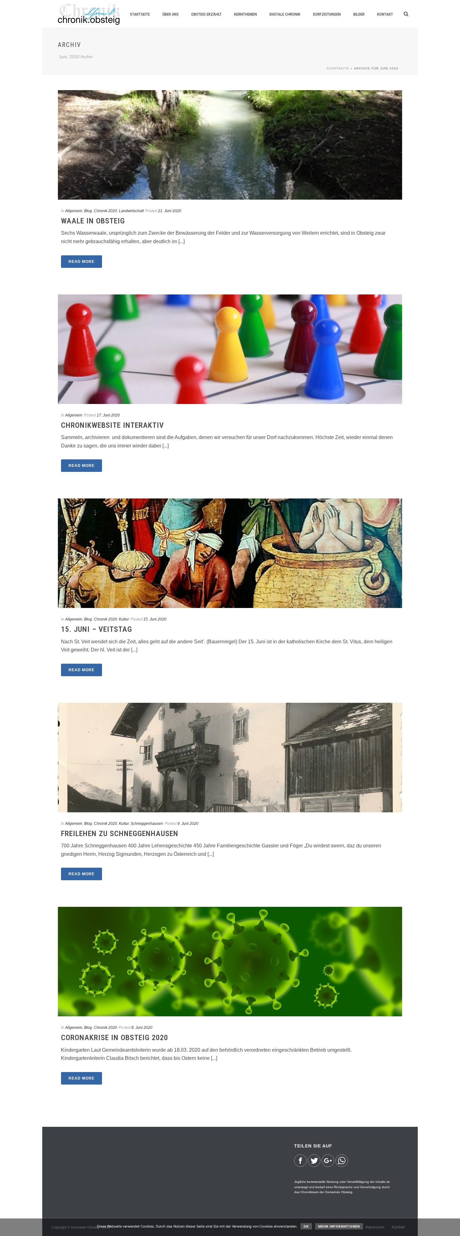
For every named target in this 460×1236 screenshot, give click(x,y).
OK (306, 1226)
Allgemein (73, 211)
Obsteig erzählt (206, 14)
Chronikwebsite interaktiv (112, 425)
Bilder (359, 14)
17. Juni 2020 (108, 415)
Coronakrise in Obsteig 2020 (114, 1037)
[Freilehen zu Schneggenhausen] (230, 757)
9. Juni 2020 (187, 823)
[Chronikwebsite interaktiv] (230, 349)
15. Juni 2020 (154, 619)
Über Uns (170, 14)
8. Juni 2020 (141, 1027)
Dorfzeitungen (327, 14)
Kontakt (385, 14)
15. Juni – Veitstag (96, 629)
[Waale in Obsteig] (230, 145)
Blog (88, 211)
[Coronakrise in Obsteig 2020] (230, 961)
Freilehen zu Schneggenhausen (119, 833)
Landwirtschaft (131, 211)
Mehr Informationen (339, 1226)
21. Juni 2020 (169, 211)
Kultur (124, 619)
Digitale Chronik (284, 14)
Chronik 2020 (105, 211)
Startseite (140, 14)
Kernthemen (245, 14)
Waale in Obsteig (93, 221)
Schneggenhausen (146, 823)
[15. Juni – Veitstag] (230, 553)
